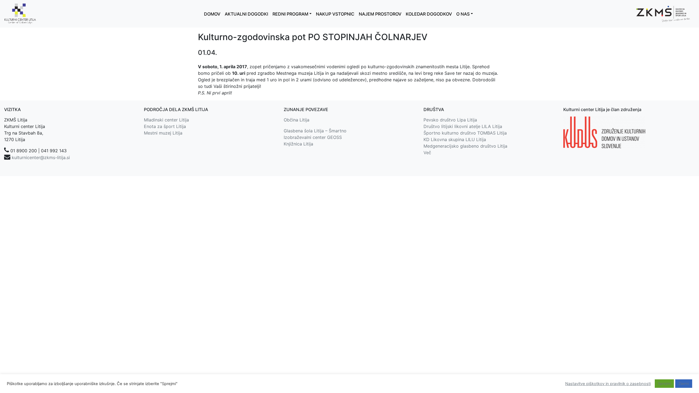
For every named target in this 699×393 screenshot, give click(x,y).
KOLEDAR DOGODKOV (429, 14)
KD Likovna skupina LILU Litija (454, 139)
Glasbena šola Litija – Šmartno (315, 130)
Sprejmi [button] (664, 383)
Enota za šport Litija (165, 126)
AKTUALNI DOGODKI (246, 14)
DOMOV (212, 14)
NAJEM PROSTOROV (380, 14)
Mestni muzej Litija (163, 133)
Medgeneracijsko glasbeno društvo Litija (465, 146)
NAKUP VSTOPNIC (335, 14)
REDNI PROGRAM (290, 14)
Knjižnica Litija (298, 144)
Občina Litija (296, 120)
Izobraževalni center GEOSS (313, 137)
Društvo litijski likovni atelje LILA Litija (462, 126)
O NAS (463, 14)
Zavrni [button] (684, 383)
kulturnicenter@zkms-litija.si (41, 157)
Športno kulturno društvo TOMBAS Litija (465, 133)
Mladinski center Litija (166, 120)
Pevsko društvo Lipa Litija (450, 120)
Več (427, 152)
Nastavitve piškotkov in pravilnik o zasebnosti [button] (608, 383)
